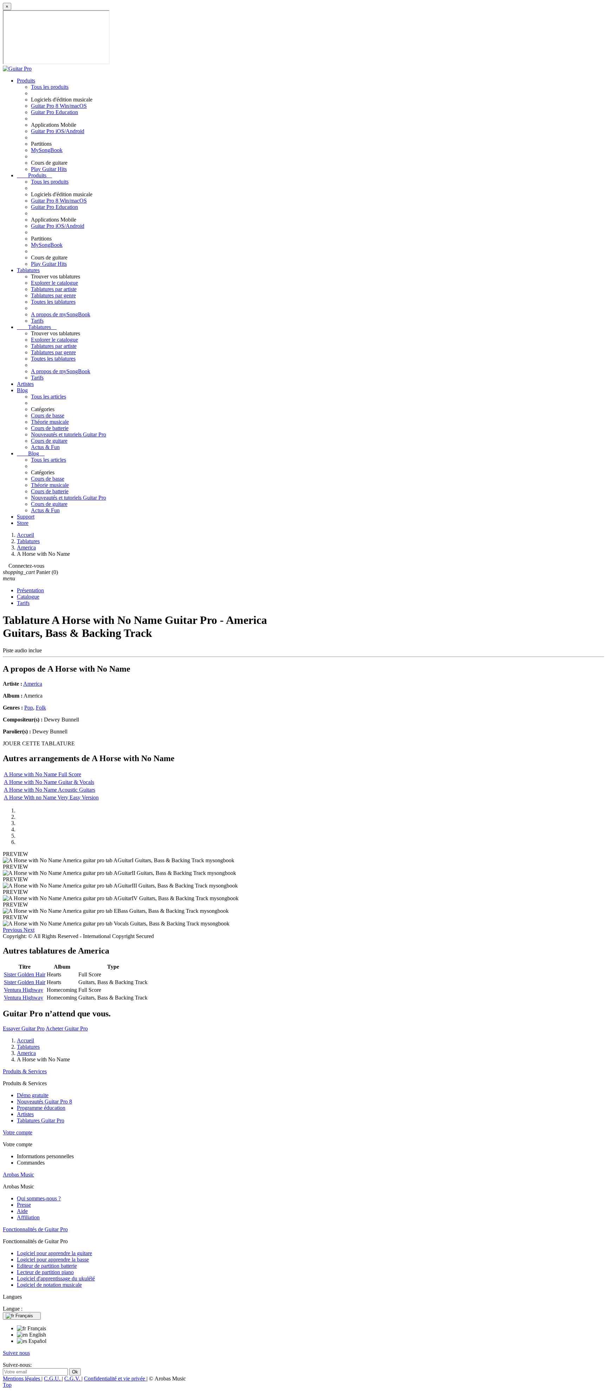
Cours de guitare (49, 441)
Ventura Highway (23, 990)
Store (22, 523)
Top (7, 1385)
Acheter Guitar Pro (67, 1028)
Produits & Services (25, 1071)
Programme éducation (41, 1108)
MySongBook (47, 150)
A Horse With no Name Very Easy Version (51, 797)
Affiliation (28, 1217)
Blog (22, 390)
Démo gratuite (32, 1095)
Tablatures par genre (53, 295)
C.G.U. (53, 1379)
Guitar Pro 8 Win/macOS (59, 106)
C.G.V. (72, 1379)
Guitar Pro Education (54, 112)
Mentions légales (22, 1379)
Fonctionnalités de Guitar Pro (35, 1229)
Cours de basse (47, 415)
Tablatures (28, 270)
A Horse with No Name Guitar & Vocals (49, 782)
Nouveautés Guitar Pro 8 (44, 1102)
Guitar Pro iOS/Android (57, 131)
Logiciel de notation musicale (49, 1285)
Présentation (30, 590)
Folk (41, 708)
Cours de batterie (49, 428)
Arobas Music (18, 1175)
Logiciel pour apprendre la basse (53, 1260)
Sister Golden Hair (24, 974)
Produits (26, 81)
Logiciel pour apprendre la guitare (54, 1253)
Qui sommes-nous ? (39, 1198)
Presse (24, 1205)
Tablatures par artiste (54, 289)
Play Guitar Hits (49, 169)
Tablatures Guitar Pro (40, 1120)
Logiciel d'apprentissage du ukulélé (56, 1278)
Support (25, 517)
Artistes (25, 384)
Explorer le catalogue (54, 283)
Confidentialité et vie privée (115, 1379)
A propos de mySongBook (60, 314)
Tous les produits (49, 87)
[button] (13, 930)
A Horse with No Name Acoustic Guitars (49, 790)
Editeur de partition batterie (47, 1266)
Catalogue (28, 597)
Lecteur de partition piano (45, 1272)
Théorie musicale (50, 422)
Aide (22, 1211)
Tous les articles (48, 397)
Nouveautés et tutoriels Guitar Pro (68, 434)
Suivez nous (16, 1353)
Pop (28, 708)
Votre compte (17, 1132)
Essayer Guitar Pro (24, 1028)
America (32, 684)
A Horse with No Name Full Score (42, 774)
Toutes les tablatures (53, 302)
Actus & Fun (45, 447)
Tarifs (37, 321)
